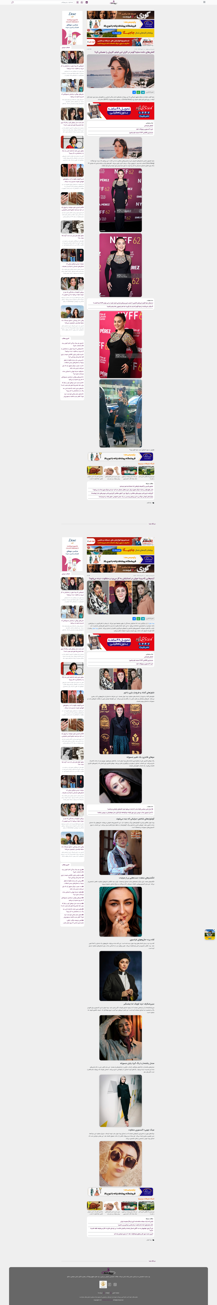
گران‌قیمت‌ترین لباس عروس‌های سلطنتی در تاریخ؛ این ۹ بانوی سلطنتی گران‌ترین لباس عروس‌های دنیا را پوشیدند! (122, 493)
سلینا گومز (149, 503)
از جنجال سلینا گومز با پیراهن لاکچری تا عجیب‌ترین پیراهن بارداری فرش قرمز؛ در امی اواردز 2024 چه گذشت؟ (123, 303)
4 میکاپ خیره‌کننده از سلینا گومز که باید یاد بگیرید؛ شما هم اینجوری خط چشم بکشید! (130, 306)
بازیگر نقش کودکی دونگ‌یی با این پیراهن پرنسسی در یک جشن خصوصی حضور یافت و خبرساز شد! (126, 497)
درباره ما (100, 1293)
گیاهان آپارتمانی (148, 126)
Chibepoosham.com (107, 1300)
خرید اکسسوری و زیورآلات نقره (144, 129)
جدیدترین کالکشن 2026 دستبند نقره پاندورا (141, 133)
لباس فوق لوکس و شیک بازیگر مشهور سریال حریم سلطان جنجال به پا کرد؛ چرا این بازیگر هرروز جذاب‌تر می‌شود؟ (123, 490)
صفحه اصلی (115, 1293)
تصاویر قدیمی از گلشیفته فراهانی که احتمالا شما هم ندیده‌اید (136, 486)
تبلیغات (107, 1293)
